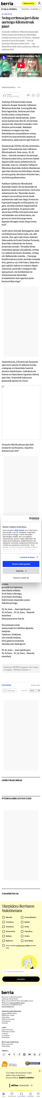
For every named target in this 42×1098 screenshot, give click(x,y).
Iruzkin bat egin (11, 690)
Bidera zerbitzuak (7, 1044)
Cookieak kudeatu (27, 557)
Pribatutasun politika (8, 1031)
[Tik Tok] (40, 1054)
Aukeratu (19, 571)
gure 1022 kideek (17, 530)
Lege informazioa (7, 1029)
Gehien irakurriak (12, 780)
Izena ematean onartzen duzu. (21, 947)
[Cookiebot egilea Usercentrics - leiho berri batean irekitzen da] (29, 518)
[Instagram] (24, 1054)
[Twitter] (14, 1054)
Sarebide (5, 1023)
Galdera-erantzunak (8, 1019)
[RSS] (35, 1054)
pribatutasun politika (23, 945)
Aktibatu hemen (21, 669)
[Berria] (7, 993)
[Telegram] (9, 1054)
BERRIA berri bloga (8, 1015)
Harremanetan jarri (8, 1006)
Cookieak (5, 1033)
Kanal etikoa (5, 1037)
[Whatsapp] (4, 1054)
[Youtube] (30, 1054)
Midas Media (6, 1046)
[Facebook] (19, 1054)
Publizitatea (5, 1017)
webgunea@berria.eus (17, 1003)
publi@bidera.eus (16, 1004)
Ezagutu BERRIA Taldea (9, 1013)
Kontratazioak (6, 1021)
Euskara (34, 9)
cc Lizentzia (5, 1035)
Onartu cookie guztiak (21, 564)
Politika (25, 9)
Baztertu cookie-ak (21, 578)
